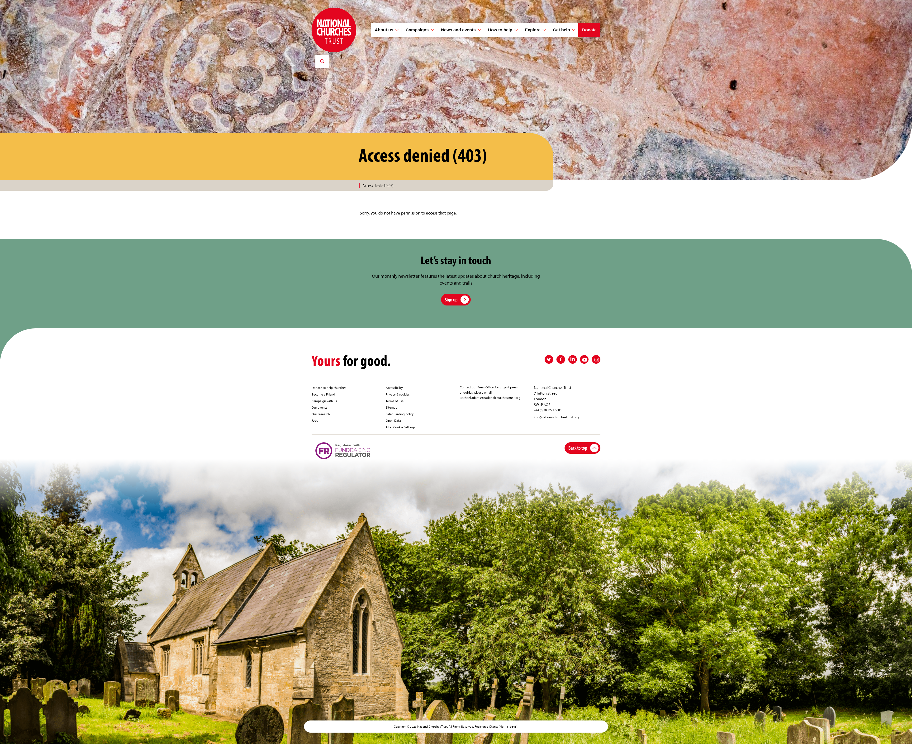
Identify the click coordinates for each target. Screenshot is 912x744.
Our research (321, 414)
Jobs (315, 420)
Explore (533, 30)
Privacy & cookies (398, 394)
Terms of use (395, 401)
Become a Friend (323, 394)
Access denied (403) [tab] (378, 185)
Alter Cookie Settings (400, 427)
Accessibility (394, 387)
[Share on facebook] (560, 359)
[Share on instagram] (596, 359)
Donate (589, 30)
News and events (458, 30)
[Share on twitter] (549, 359)
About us (384, 30)
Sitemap (391, 407)
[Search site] (322, 61)
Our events (319, 407)
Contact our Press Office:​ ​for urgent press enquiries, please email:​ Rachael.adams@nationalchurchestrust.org (490, 392)
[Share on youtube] (584, 359)
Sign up (451, 299)
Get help (561, 30)
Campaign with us (324, 401)
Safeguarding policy (400, 414)
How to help (500, 30)
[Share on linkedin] (572, 359)
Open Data (393, 420)
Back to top (577, 447)
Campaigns (417, 30)
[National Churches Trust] (334, 30)
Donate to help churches (329, 387)
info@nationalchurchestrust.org (556, 417)
